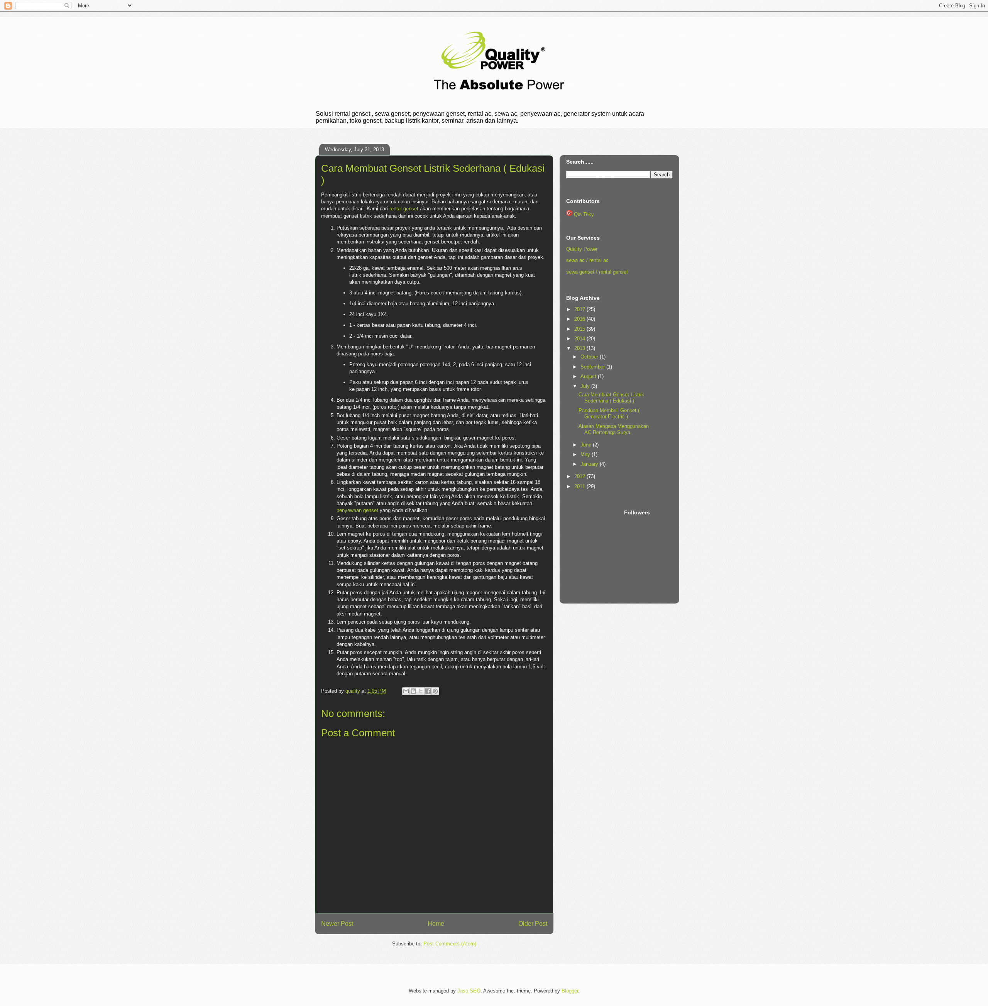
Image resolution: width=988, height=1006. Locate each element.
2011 (580, 486)
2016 (580, 319)
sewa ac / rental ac (587, 260)
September (593, 367)
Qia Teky (584, 214)
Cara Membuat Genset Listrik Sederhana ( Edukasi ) (611, 398)
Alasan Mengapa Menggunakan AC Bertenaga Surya (614, 429)
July (585, 386)
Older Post (532, 923)
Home (436, 923)
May (586, 454)
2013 (580, 348)
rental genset (403, 208)
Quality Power (581, 249)
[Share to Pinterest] (435, 691)
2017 (580, 309)
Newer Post (337, 923)
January (590, 464)
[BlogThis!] (413, 691)
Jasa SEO (468, 991)
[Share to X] (421, 691)
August (589, 376)
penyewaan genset (357, 510)
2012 (580, 476)
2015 (580, 329)
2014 (580, 339)
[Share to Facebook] (428, 691)
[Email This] (406, 691)
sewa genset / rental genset (597, 272)
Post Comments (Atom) (449, 944)
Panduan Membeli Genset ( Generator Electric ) (609, 413)
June (586, 445)
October (590, 357)
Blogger (570, 991)
